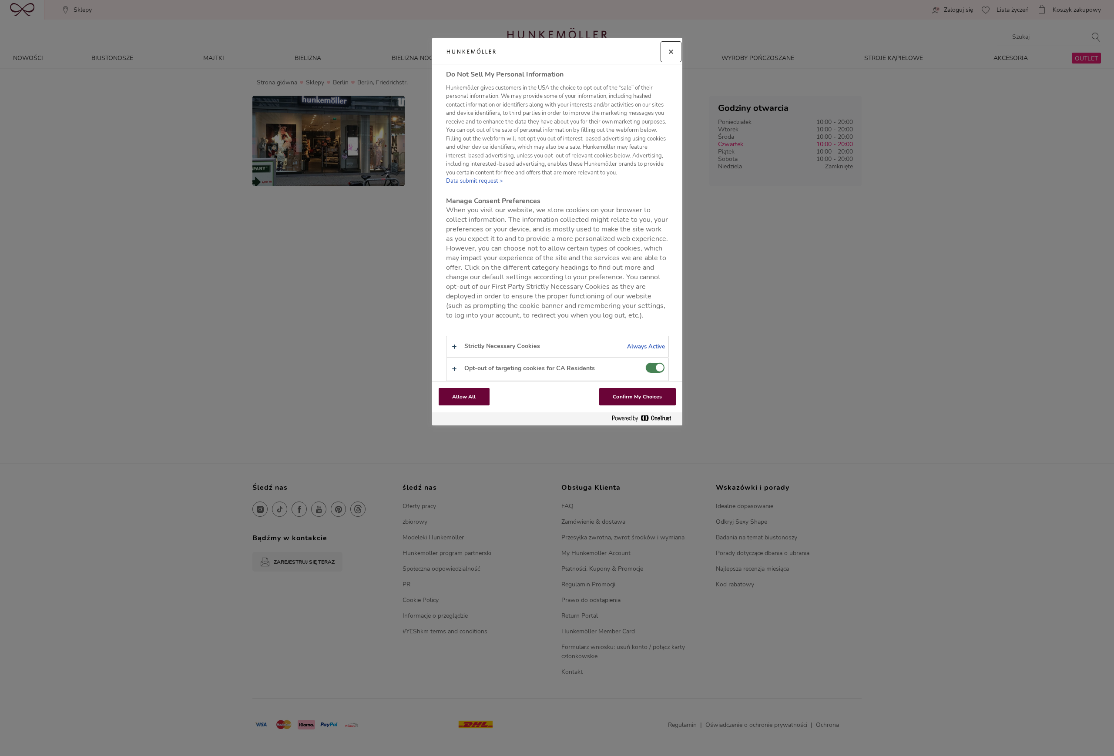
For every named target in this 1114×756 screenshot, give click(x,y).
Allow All (464, 396)
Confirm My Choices (637, 396)
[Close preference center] (671, 51)
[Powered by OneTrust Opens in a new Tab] (645, 418)
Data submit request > (474, 181)
